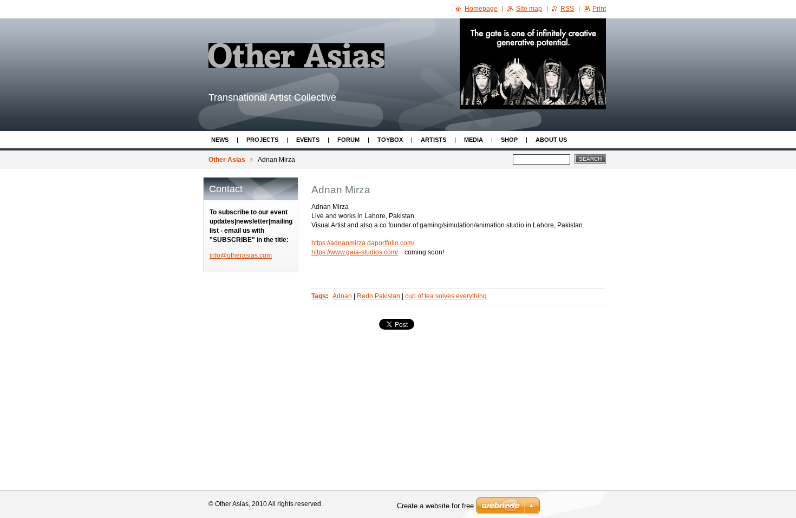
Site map (529, 8)
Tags (318, 296)
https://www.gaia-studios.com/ (354, 252)
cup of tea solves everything (446, 296)
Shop (509, 139)
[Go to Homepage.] (296, 55)
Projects (262, 139)
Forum (348, 139)
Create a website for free (435, 506)
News (220, 139)
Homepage (481, 8)
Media (473, 139)
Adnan (342, 296)
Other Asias (226, 159)
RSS (567, 8)
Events (307, 139)
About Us (551, 139)
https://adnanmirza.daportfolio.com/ (362, 243)
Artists (433, 139)
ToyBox (390, 139)
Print (599, 8)
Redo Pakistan (378, 296)
